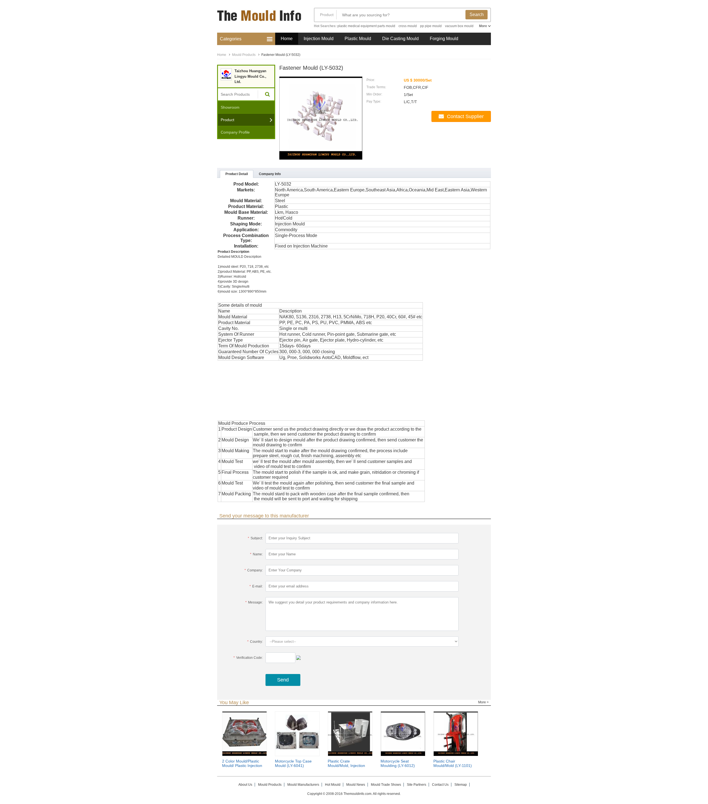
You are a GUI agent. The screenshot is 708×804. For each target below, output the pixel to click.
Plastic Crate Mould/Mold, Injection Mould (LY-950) (346, 765)
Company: (253, 570)
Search (477, 14)
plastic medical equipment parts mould (366, 26)
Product (327, 14)
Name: (256, 554)
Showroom (230, 107)
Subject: (255, 538)
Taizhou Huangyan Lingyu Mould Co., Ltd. (250, 76)
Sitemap (460, 785)
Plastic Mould (358, 38)
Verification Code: (248, 658)
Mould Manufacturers (303, 785)
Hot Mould (332, 785)
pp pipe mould (431, 26)
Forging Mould (444, 38)
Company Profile (235, 132)
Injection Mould (319, 38)
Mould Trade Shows (386, 785)
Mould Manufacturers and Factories (260, 18)
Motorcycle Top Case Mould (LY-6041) (293, 763)
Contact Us (440, 785)
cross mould (408, 26)
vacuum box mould (459, 26)
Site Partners (416, 785)
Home (287, 38)
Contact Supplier (465, 116)
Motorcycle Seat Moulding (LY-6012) (398, 763)
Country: (255, 642)
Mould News (355, 785)
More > (483, 702)
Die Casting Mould (400, 38)
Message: (254, 602)
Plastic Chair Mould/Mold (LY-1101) (452, 763)
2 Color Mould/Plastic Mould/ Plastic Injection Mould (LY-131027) (242, 765)
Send (283, 680)
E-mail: (256, 586)
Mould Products (244, 55)
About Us (245, 785)
